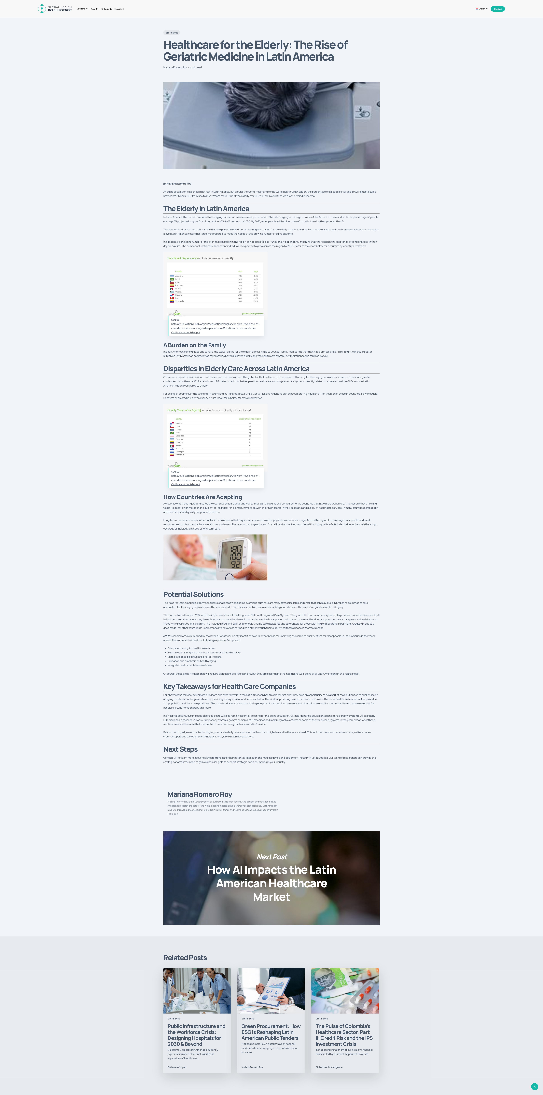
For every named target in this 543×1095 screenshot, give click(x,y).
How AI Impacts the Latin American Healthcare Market (271, 878)
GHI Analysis (171, 32)
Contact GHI (170, 757)
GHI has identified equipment (307, 715)
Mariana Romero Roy (175, 67)
